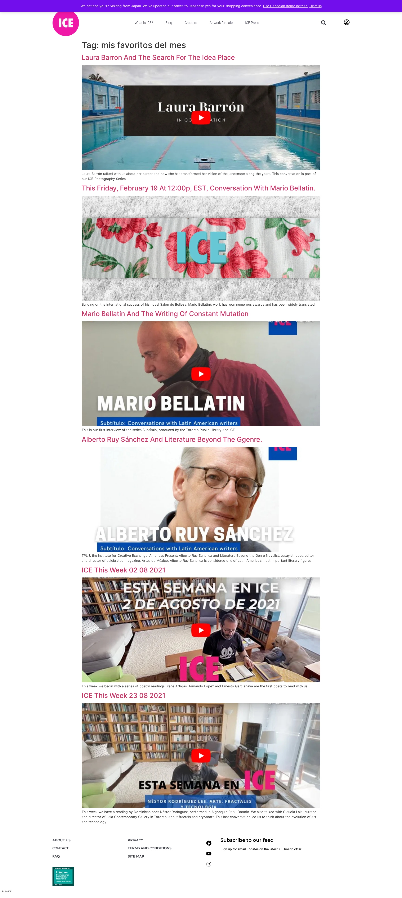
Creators (191, 23)
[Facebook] (209, 843)
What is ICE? (144, 23)
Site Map (136, 856)
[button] (323, 22)
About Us (61, 840)
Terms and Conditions (149, 848)
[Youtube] (209, 853)
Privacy (135, 840)
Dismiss (315, 6)
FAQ (56, 856)
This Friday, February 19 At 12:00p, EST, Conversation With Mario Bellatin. (198, 188)
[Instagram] (209, 864)
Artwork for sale (221, 23)
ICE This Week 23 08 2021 (123, 695)
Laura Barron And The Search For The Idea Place (158, 57)
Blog (168, 23)
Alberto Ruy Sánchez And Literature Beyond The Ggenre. (172, 439)
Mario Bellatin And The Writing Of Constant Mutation (165, 314)
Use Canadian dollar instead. (285, 6)
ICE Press (252, 23)
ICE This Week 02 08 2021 (123, 570)
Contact (60, 848)
